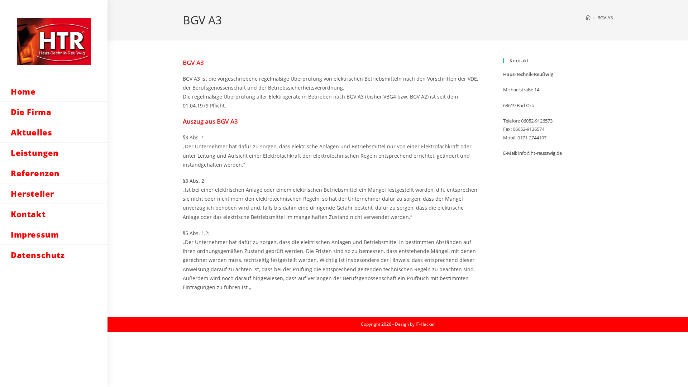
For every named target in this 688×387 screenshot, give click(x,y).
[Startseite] (588, 17)
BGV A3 (605, 17)
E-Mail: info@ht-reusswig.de (532, 153)
